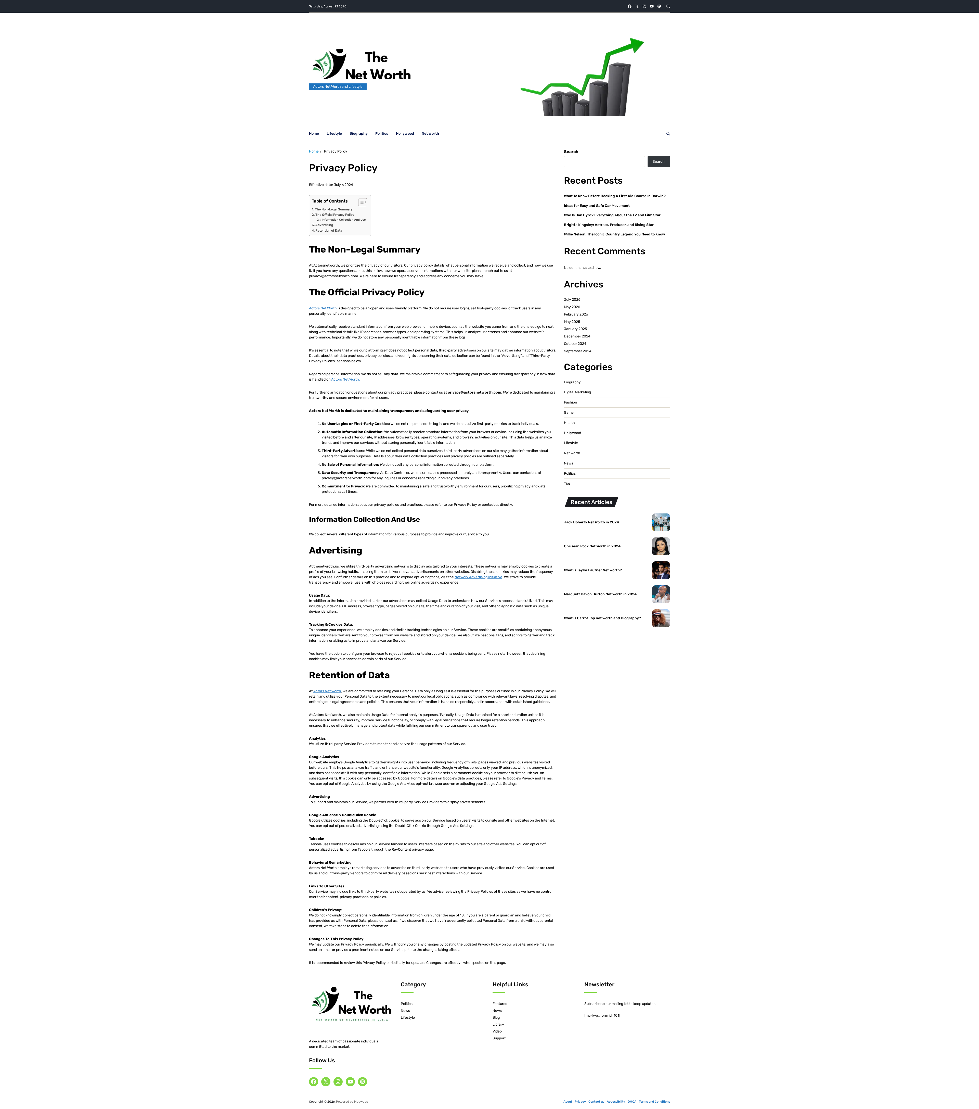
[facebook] (629, 6)
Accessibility (616, 1101)
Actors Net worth (327, 691)
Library (498, 1024)
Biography (359, 133)
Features (500, 1004)
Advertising (324, 225)
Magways (361, 1101)
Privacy (580, 1101)
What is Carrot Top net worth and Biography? (602, 618)
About (567, 1101)
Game (569, 413)
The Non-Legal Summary (334, 209)
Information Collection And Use (344, 219)
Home (314, 133)
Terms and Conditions (654, 1101)
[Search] (668, 6)
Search (571, 151)
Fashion (570, 402)
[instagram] (644, 6)
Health (569, 423)
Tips (567, 484)
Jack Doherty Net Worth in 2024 (591, 522)
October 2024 (575, 344)
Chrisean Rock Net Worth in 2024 (592, 546)
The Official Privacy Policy (334, 215)
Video (497, 1031)
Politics (381, 133)
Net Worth (430, 133)
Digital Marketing (577, 392)
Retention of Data (328, 230)
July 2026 (572, 299)
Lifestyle (334, 133)
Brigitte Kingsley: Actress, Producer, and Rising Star (609, 225)
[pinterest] (659, 6)
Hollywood (405, 133)
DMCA (632, 1101)
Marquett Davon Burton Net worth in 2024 (600, 594)
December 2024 (577, 336)
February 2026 (576, 314)
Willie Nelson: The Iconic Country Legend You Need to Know (614, 234)
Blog (496, 1017)
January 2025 (575, 329)
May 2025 (572, 322)
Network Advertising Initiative (478, 577)
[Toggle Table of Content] (360, 202)
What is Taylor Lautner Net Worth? (593, 570)
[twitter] (637, 6)
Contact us (596, 1101)
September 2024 (577, 351)
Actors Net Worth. (345, 379)
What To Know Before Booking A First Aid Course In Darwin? (615, 196)
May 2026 (572, 307)
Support (499, 1038)
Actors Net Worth (323, 308)
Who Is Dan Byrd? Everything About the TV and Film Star (612, 215)
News (568, 463)
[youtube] (652, 6)
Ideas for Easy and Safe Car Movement (597, 206)
